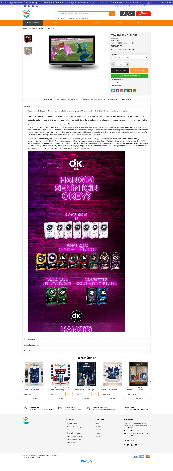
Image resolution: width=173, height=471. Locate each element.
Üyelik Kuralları (72, 431)
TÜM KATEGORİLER (34, 23)
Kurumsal (70, 427)
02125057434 (130, 435)
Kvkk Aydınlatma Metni (74, 443)
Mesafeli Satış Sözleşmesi (75, 434)
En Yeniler (61, 18)
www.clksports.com (132, 438)
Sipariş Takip (117, 6)
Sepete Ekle (121, 70)
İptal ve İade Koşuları (74, 440)
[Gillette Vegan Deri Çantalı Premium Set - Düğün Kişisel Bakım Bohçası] (86, 381)
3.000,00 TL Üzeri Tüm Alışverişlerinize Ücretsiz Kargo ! (56, 2)
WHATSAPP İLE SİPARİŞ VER (131, 76)
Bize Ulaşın (128, 427)
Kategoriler (100, 427)
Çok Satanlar (69, 18)
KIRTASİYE (99, 440)
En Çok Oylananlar (82, 18)
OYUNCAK (99, 437)
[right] (150, 388)
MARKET (98, 434)
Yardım (140, 6)
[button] (143, 13)
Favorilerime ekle (118, 80)
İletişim (146, 6)
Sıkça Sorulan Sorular (129, 6)
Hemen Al (140, 70)
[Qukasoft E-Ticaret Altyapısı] (86, 469)
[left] (22, 388)
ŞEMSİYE (98, 443)
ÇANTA (98, 431)
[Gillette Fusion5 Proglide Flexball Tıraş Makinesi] (34, 381)
